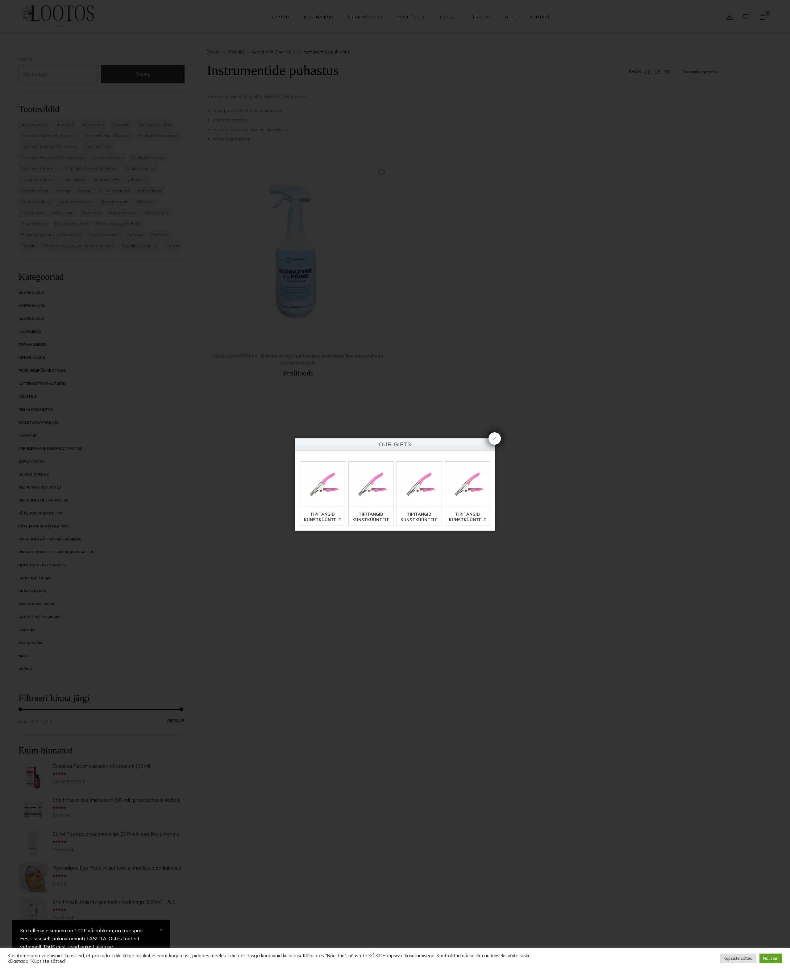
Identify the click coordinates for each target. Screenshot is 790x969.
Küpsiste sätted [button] (738, 958)
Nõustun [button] (771, 958)
